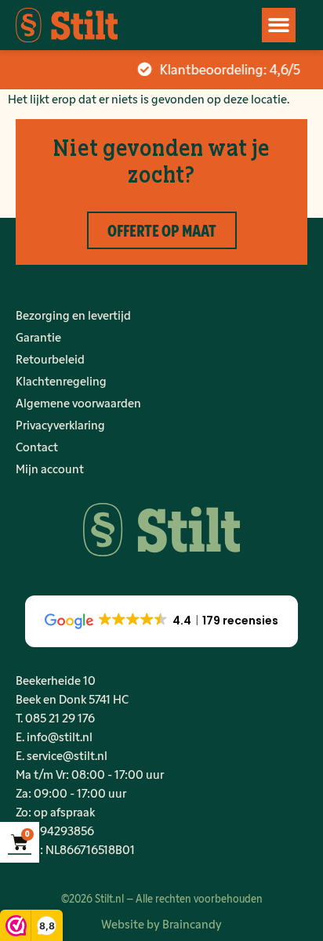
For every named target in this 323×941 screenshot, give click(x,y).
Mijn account (50, 468)
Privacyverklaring (60, 424)
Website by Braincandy (161, 923)
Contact (37, 446)
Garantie (38, 336)
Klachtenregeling (61, 380)
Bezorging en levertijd (73, 314)
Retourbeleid (50, 358)
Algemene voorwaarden (78, 402)
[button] (279, 25)
